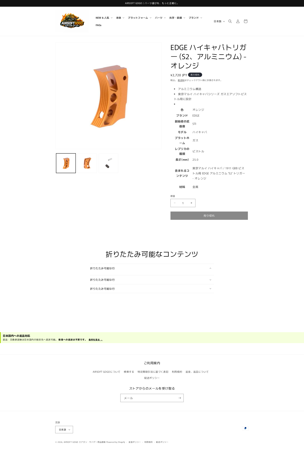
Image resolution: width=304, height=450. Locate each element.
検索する (129, 371)
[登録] (179, 398)
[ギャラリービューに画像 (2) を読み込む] (87, 163)
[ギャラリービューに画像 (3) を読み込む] (108, 163)
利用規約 (177, 371)
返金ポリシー (135, 441)
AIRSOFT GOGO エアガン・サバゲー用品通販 (85, 441)
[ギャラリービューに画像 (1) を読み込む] (66, 163)
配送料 (181, 80)
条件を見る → (96, 339)
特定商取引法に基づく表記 (153, 371)
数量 (172, 196)
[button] (104, 17)
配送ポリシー (152, 378)
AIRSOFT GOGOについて (107, 371)
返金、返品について (197, 371)
